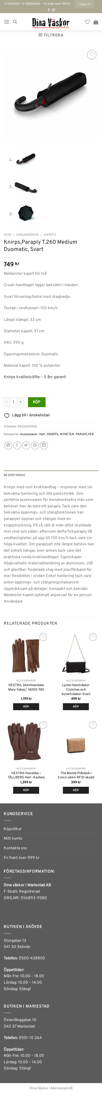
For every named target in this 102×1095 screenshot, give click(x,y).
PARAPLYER (85, 434)
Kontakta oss (15, 848)
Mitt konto (13, 838)
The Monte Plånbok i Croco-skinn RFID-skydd (76, 775)
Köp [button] (76, 706)
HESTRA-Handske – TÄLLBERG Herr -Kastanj (26, 775)
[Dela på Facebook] (17, 445)
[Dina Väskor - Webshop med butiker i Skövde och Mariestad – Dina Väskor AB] (51, 22)
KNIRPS (50, 235)
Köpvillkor (13, 829)
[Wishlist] (87, 21)
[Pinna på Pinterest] (35, 445)
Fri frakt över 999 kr (22, 857)
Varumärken (27, 235)
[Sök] (15, 22)
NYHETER (67, 434)
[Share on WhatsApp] (8, 445)
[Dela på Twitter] (26, 445)
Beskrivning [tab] (14, 475)
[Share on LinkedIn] (44, 445)
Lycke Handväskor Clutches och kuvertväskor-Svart (76, 689)
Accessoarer (29, 434)
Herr (42, 434)
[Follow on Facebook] (48, 10)
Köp (37, 402)
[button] (84, 4)
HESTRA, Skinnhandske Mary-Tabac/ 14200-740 (26, 687)
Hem (7, 235)
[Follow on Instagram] (53, 10)
